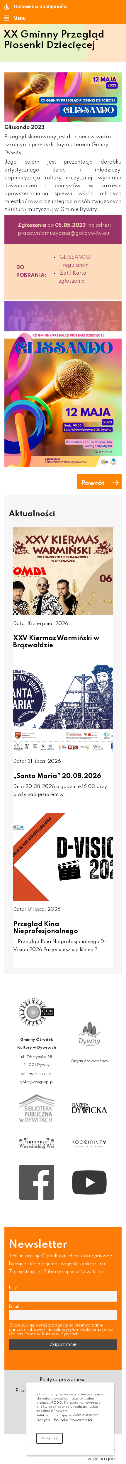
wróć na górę (101, 1459)
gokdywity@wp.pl (37, 1082)
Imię (13, 1287)
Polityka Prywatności (73, 1420)
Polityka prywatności (63, 1380)
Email (14, 1307)
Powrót (93, 483)
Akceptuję (49, 1438)
